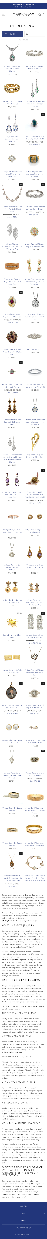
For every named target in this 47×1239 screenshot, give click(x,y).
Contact (23, 1206)
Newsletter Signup (23, 1228)
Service (23, 1221)
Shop (23, 1213)
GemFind (27, 1237)
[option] (23, 6)
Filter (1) (11, 34)
